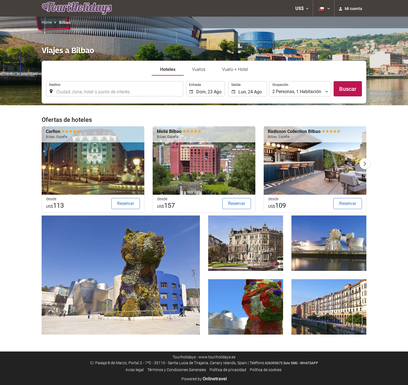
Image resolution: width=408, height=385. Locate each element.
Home (47, 22)
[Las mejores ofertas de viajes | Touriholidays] (77, 8)
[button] (302, 8)
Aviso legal (134, 370)
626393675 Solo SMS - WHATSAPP (291, 363)
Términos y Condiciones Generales (176, 370)
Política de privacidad (228, 370)
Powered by (204, 379)
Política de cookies (265, 370)
